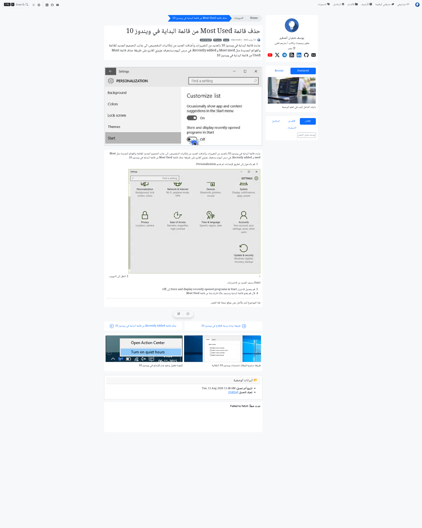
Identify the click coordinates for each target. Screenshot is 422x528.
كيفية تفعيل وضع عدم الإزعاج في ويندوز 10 (161, 365)
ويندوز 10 (217, 40)
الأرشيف (365, 4)
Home (254, 18)
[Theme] (33, 5)
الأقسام (351, 4)
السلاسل (337, 4)
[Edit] (178, 314)
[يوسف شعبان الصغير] (258, 40)
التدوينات (238, 18)
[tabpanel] (292, 93)
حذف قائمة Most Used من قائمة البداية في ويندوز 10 (199, 18)
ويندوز (226, 40)
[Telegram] (284, 55)
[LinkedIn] (299, 55)
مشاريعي (401, 4)
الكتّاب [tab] (308, 121)
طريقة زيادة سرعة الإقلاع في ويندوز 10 (221, 326)
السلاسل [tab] (276, 121)
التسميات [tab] (291, 128)
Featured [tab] (303, 71)
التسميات (322, 4)
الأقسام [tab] (291, 121)
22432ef (233, 392)
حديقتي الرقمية (383, 4)
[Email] (57, 4)
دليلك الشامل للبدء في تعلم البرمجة (299, 107)
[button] (39, 5)
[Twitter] (277, 55)
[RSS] (47, 4)
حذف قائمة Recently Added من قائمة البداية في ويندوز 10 (146, 326)
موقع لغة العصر (205, 40)
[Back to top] (5, 522)
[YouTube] (270, 55)
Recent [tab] (279, 71)
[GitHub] (52, 4)
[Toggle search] (27, 5)
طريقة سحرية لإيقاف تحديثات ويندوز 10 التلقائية (236, 365)
